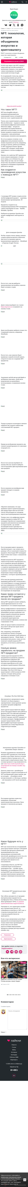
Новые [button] (3, 1032)
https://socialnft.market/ (14, 106)
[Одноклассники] (18, 25)
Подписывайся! (7, 948)
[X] (14, 25)
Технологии (7, 935)
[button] (7, 994)
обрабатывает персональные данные (11, 1177)
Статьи (14, 1047)
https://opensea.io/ (7, 307)
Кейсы (14, 1049)
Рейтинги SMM (14, 1057)
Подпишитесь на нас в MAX (14, 61)
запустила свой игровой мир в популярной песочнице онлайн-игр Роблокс (13, 765)
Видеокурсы (14, 1059)
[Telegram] (10, 25)
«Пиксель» (16, 22)
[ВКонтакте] (6, 25)
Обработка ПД (14, 1067)
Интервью (14, 1052)
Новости (14, 1044)
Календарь (14, 1054)
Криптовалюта (8, 938)
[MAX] (22, 25)
